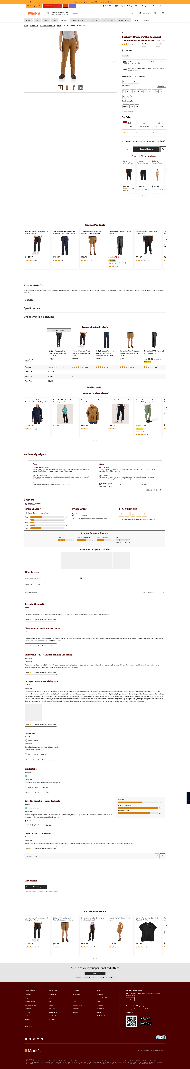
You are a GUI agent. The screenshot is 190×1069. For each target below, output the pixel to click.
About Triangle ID (77, 1005)
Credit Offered (109, 6)
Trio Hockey (52, 1019)
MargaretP (28, 658)
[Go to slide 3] (73, 87)
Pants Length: (127, 101)
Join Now (111, 978)
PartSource (52, 1008)
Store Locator (28, 1012)
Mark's (50, 1001)
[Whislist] (155, 13)
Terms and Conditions (103, 998)
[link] (130, 44)
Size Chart (161, 86)
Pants (59, 25)
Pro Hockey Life (53, 1012)
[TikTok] (42, 1039)
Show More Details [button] (94, 387)
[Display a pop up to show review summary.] (133, 189)
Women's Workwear (47, 25)
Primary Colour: (128, 76)
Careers (75, 1001)
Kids (54, 20)
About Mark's (76, 994)
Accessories (94, 20)
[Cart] (163, 13)
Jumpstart (75, 1012)
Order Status (145, 13)
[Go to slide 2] (67, 87)
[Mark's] (66, 6)
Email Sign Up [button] (121, 6)
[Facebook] (26, 1039)
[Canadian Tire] (48, 6)
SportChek (51, 998)
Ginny (27, 607)
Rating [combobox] (27, 584)
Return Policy (100, 1012)
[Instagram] (34, 1039)
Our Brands (76, 998)
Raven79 (28, 804)
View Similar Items (159, 45)
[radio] (125, 82)
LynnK (27, 632)
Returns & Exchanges (30, 1005)
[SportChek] (58, 6)
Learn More (108, 2)
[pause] (30, 2)
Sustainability (76, 1008)
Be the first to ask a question (36, 887)
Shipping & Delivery (30, 1001)
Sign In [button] (162, 6)
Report (48, 792)
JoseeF (27, 737)
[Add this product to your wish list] (163, 149)
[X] (30, 1039)
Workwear (64, 20)
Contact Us (27, 1019)
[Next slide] (165, 2)
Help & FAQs (28, 1008)
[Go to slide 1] (60, 87)
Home (26, 25)
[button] (132, 13)
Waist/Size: (126, 86)
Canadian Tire (52, 994)
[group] (120, 260)
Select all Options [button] (146, 149)
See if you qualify (133, 70)
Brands (136, 20)
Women (28, 20)
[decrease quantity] (123, 149)
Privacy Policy (100, 994)
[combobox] (155, 592)
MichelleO (28, 685)
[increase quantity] (130, 149)
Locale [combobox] (39, 584)
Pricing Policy (100, 1008)
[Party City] (72, 6)
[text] (129, 190)
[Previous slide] (25, 2)
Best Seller (126, 56)
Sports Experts (52, 1016)
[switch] (28, 360)
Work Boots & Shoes (79, 20)
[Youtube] (38, 1039)
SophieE (28, 837)
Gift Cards (146, 20)
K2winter (28, 772)
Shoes (46, 20)
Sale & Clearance (108, 20)
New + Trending (124, 20)
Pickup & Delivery (29, 998)
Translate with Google (32, 750)
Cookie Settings (29, 1026)
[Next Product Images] (114, 61)
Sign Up (130, 999)
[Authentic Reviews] (33, 503)
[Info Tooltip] (164, 141)
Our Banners (52, 1023)
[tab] (129, 124)
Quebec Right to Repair (103, 1016)
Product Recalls (29, 1023)
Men (37, 20)
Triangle (51, 1005)
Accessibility (100, 1005)
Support (131, 6)
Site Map (99, 1001)
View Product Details (146, 45)
